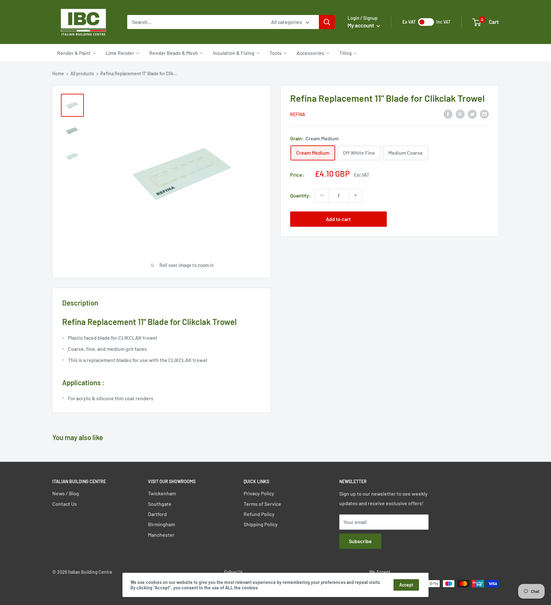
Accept (406, 584)
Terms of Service (262, 504)
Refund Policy (259, 514)
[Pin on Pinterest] (460, 114)
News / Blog (65, 493)
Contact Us (64, 504)
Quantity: (300, 195)
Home (58, 73)
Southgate (160, 504)
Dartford (157, 514)
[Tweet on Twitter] (472, 114)
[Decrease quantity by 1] (321, 195)
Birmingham (161, 524)
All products (82, 73)
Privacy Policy (259, 493)
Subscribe (360, 541)
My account (361, 25)
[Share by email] (484, 114)
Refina (297, 114)
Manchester (161, 535)
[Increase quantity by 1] (355, 195)
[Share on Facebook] (448, 114)
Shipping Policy (261, 524)
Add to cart (338, 219)
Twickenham (162, 493)
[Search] (327, 22)
